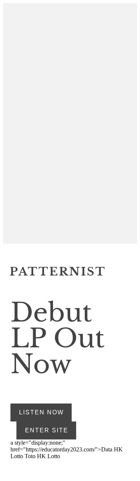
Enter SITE (46, 430)
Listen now (41, 412)
